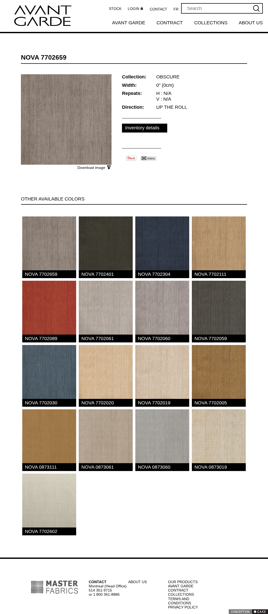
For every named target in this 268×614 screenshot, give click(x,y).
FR (177, 9)
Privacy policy (182, 607)
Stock (116, 9)
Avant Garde (128, 23)
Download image (91, 167)
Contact (160, 9)
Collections (211, 23)
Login (135, 9)
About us (251, 23)
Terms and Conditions (180, 600)
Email (148, 158)
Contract (170, 23)
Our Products (182, 581)
